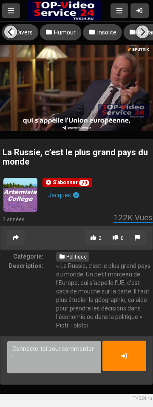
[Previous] (10, 32)
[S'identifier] (139, 10)
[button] (67, 182)
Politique (76, 257)
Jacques (60, 195)
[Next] (142, 32)
